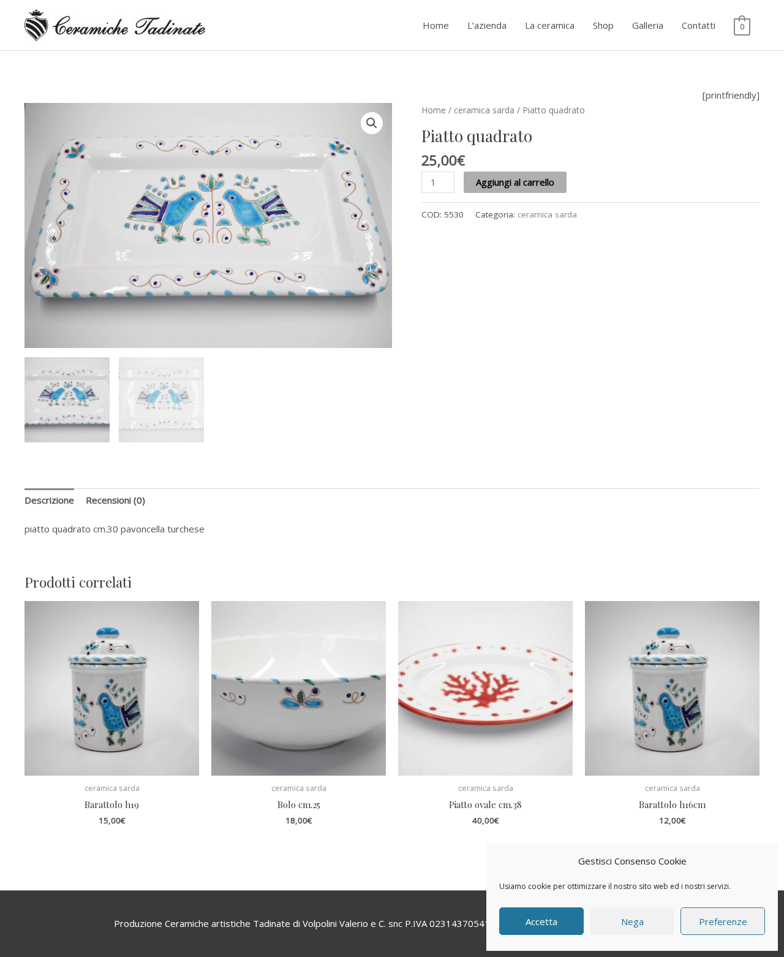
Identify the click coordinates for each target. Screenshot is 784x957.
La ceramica (550, 25)
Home (436, 25)
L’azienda (487, 25)
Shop (603, 25)
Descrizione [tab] (49, 500)
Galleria (647, 25)
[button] (372, 123)
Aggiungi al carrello (515, 182)
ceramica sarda (484, 110)
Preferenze (723, 921)
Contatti (698, 25)
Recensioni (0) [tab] (115, 500)
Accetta (541, 921)
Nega (632, 921)
